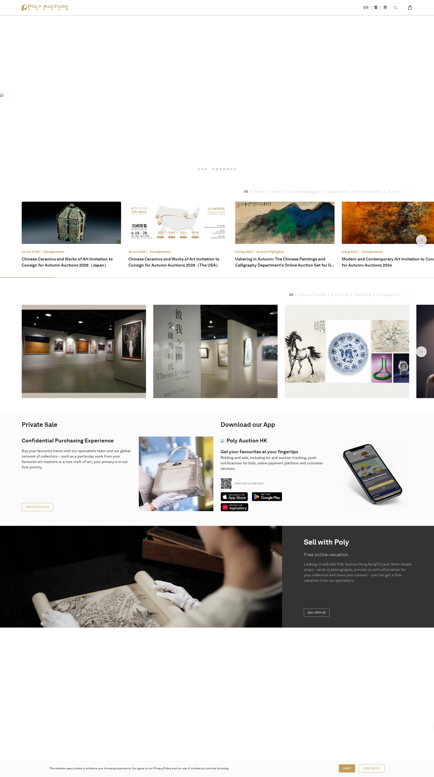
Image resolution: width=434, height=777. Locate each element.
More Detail (371, 768)
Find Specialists (37, 507)
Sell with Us (317, 612)
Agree (347, 768)
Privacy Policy (162, 768)
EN (365, 7)
